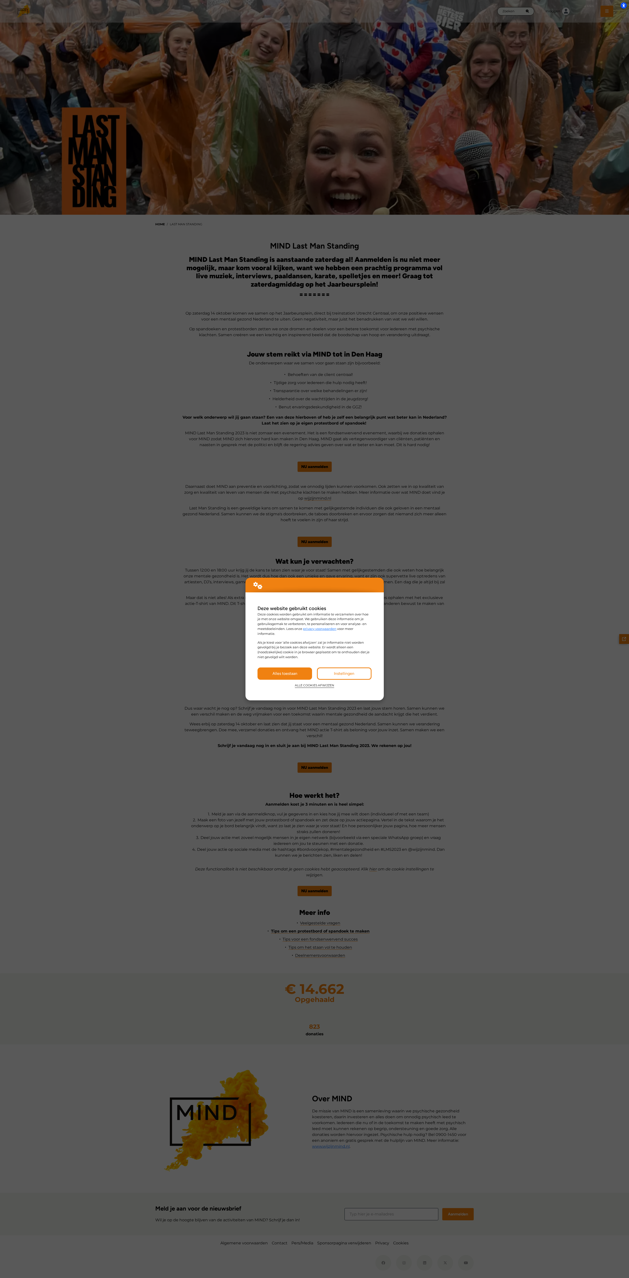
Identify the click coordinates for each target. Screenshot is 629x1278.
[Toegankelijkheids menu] (624, 5)
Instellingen (344, 673)
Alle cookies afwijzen (314, 685)
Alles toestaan (284, 673)
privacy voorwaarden (319, 629)
